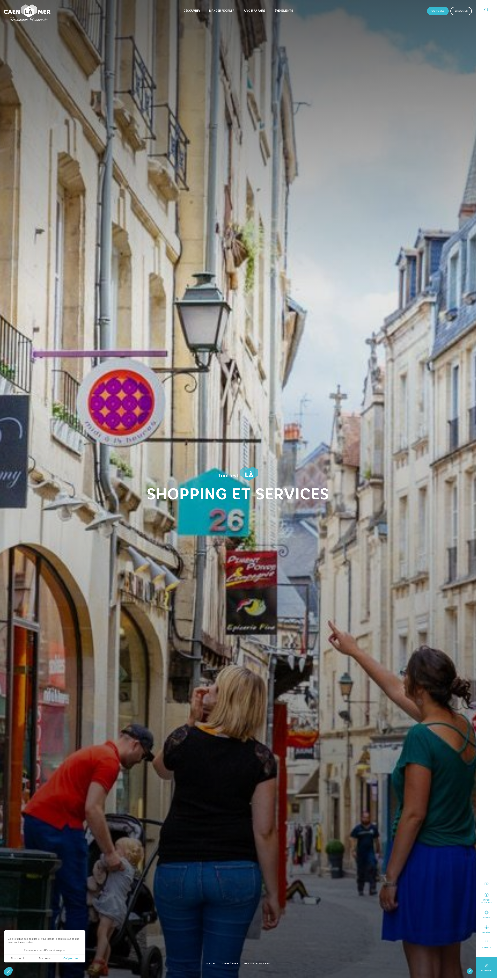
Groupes (461, 11)
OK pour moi (71, 958)
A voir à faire (230, 963)
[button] (8, 971)
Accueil (211, 963)
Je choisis (45, 958)
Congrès (437, 11)
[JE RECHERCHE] (486, 10)
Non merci (17, 958)
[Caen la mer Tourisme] (27, 12)
